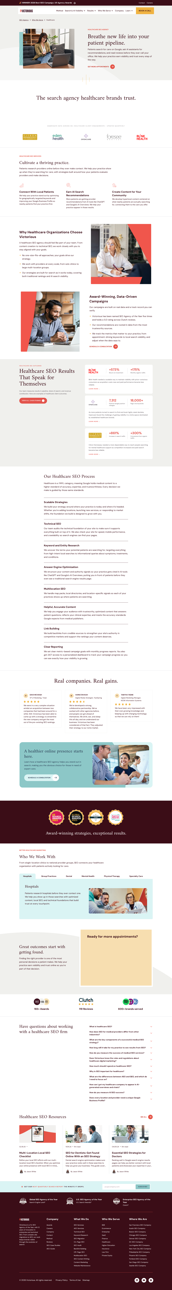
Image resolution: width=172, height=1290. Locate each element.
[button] (121, 1026)
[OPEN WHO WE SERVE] (112, 10)
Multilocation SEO (55, 588)
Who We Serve (37, 20)
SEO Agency (24, 20)
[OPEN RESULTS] (95, 10)
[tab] (27, 876)
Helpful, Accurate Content (60, 607)
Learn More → (94, 389)
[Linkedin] (137, 1280)
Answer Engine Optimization (61, 567)
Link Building (51, 628)
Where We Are (138, 1219)
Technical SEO (52, 523)
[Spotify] (151, 1280)
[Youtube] (144, 1280)
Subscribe (142, 1187)
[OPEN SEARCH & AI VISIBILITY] (84, 10)
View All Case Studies (33, 401)
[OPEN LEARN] (132, 10)
